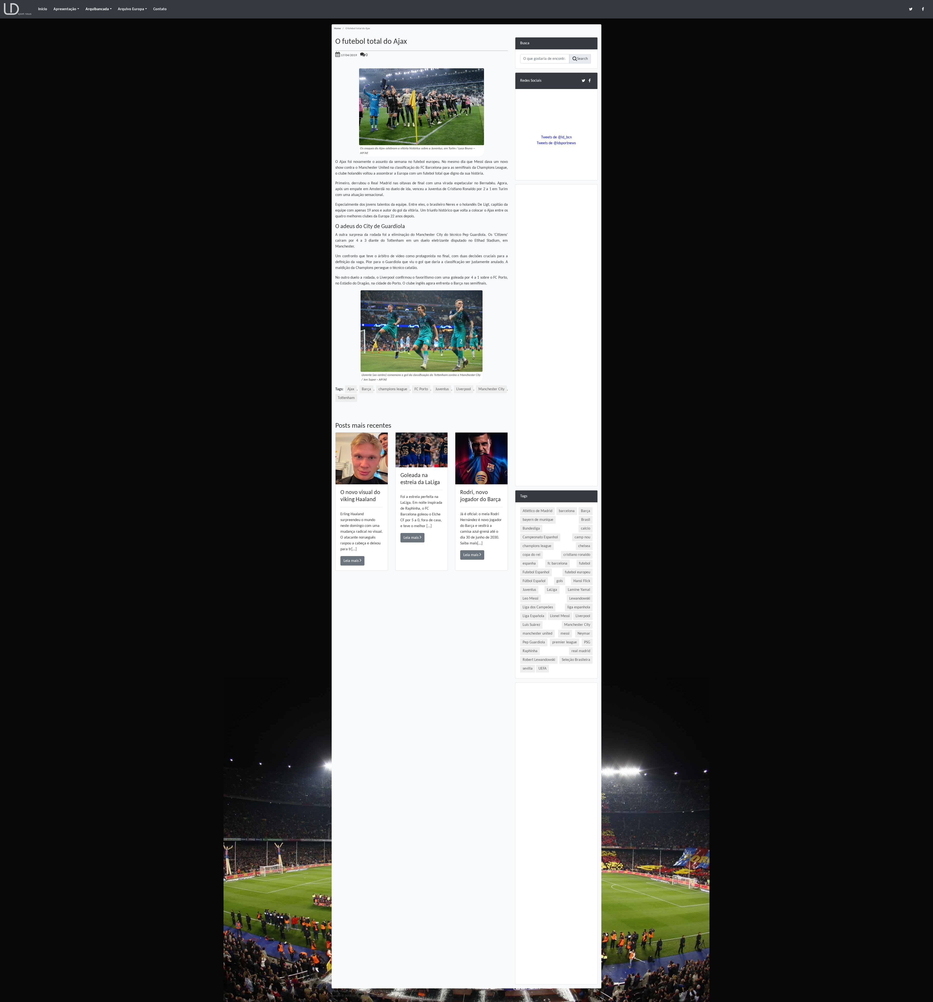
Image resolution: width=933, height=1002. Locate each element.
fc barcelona (557, 564)
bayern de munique (538, 520)
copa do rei (531, 555)
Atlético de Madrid (537, 511)
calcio (585, 529)
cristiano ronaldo (576, 555)
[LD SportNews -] (17, 9)
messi (565, 634)
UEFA (542, 669)
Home (337, 28)
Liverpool (463, 389)
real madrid (580, 651)
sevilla (528, 669)
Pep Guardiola (534, 642)
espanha (529, 564)
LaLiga (552, 590)
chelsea (584, 546)
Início (42, 9)
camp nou (582, 537)
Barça (366, 389)
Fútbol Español (534, 581)
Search (582, 59)
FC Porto (421, 389)
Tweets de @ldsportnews (556, 143)
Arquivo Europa (131, 9)
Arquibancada (97, 9)
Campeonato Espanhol (540, 537)
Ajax (350, 389)
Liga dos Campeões (538, 607)
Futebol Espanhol (536, 572)
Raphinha (530, 651)
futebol (584, 564)
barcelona (567, 511)
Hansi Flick (581, 581)
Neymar (584, 634)
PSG (587, 642)
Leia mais (352, 561)
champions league (393, 389)
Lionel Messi (560, 616)
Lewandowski (579, 599)
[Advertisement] (421, 640)
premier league (564, 642)
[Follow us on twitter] (911, 9)
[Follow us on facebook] (923, 9)
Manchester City (491, 389)
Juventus (442, 389)
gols (559, 581)
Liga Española (533, 616)
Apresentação (64, 9)
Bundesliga (531, 529)
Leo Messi (530, 599)
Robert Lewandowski (539, 660)
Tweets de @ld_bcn (556, 137)
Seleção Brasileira (576, 660)
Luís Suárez (531, 625)
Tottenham (346, 398)
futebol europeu (577, 572)
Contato (160, 9)
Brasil (585, 520)
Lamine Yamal (579, 590)
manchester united (537, 634)
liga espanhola (578, 607)
